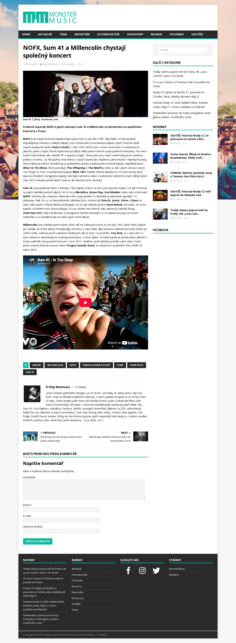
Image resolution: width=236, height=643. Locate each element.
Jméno (27, 505)
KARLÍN (36, 365)
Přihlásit (102, 634)
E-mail (27, 516)
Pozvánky (177, 34)
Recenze (156, 34)
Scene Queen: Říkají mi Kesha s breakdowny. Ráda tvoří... (190, 155)
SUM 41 (30, 372)
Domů (26, 34)
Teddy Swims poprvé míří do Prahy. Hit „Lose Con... (189, 211)
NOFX (73, 365)
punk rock (136, 365)
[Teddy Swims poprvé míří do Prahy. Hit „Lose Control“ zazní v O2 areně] (160, 217)
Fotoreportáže (108, 34)
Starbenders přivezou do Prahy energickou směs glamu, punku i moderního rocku (41, 619)
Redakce (174, 574)
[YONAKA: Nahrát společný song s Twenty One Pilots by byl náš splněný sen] (160, 180)
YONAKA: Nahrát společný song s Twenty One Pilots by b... (191, 174)
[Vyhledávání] (183, 50)
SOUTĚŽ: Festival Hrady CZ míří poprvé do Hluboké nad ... (190, 193)
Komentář (29, 477)
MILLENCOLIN (55, 365)
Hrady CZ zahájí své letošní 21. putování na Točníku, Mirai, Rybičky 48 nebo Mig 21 (44, 592)
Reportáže (82, 34)
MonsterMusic (177, 568)
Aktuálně (45, 34)
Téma (63, 34)
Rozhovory (135, 34)
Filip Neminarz (51, 64)
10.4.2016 (33, 64)
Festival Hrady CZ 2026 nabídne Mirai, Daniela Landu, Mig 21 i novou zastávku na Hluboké (44, 605)
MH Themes (67, 634)
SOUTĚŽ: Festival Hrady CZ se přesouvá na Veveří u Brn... (189, 137)
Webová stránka (32, 526)
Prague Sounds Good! (96, 365)
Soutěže (197, 34)
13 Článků (80, 387)
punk (120, 365)
